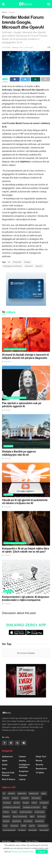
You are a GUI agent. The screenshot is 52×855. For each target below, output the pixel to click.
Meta (32, 816)
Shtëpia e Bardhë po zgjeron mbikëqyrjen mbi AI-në (19, 453)
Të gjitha (12, 12)
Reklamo (18, 841)
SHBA (23, 826)
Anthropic (17, 262)
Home (4, 12)
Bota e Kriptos (8, 779)
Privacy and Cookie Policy (22, 851)
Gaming (22, 760)
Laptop (22, 779)
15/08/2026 (7, 361)
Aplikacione (7, 756)
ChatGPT (25, 798)
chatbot (15, 798)
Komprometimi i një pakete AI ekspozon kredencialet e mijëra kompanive (25, 598)
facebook (6, 803)
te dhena (22, 830)
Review (39, 760)
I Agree (41, 851)
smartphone (42, 826)
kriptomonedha (25, 812)
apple (44, 793)
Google (27, 262)
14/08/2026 (7, 555)
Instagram (44, 803)
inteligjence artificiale (31, 807)
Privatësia (28, 821)
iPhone (6, 812)
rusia (5, 826)
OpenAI (39, 266)
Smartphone (41, 768)
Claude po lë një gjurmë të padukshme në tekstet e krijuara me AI (25, 501)
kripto (14, 812)
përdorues (39, 821)
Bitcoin (6, 798)
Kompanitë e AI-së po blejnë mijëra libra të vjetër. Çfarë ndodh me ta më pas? (25, 550)
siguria (32, 826)
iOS (44, 807)
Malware (6, 816)
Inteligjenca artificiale (12, 266)
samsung (14, 826)
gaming (16, 803)
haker (34, 803)
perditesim (17, 821)
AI (9, 262)
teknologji (32, 830)
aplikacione (33, 793)
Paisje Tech (41, 756)
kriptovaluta (39, 812)
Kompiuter (23, 771)
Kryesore (8, 446)
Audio (4, 764)
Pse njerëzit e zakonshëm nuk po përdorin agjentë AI (21, 405)
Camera (22, 756)
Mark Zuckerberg (20, 816)
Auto (4, 768)
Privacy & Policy (31, 841)
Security (39, 764)
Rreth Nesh (6, 841)
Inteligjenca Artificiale (15, 349)
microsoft (29, 266)
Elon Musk (36, 798)
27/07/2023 (6, 47)
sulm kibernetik (9, 830)
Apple (4, 760)
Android (11, 793)
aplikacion (22, 793)
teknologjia (44, 830)
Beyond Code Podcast (8, 774)
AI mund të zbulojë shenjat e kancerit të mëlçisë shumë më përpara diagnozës (25, 356)
